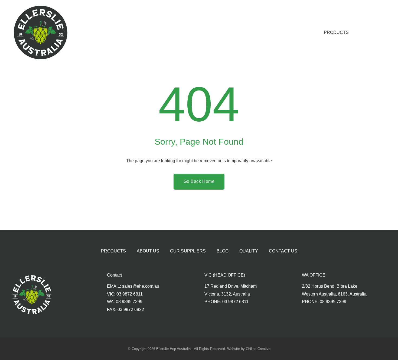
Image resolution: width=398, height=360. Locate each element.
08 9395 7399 (129, 301)
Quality (248, 251)
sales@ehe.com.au (140, 286)
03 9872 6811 (129, 294)
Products (336, 32)
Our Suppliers (188, 251)
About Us (148, 251)
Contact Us (283, 251)
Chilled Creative (258, 349)
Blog (223, 251)
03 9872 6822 (131, 309)
